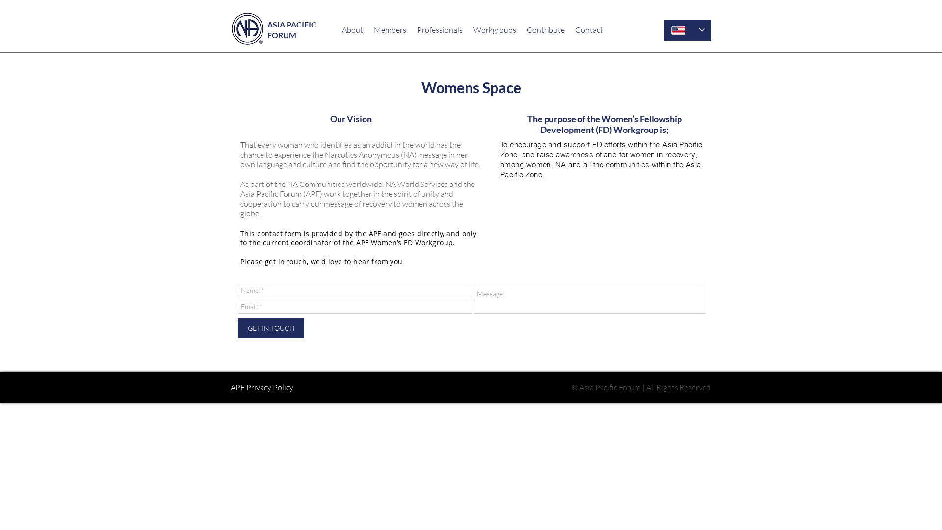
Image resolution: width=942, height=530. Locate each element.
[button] (390, 30)
